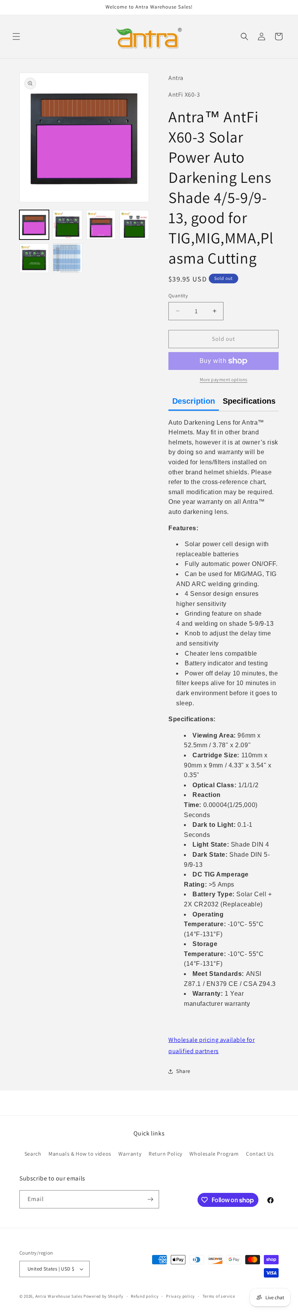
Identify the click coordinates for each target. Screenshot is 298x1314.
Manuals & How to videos (80, 1153)
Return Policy (165, 1153)
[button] (16, 36)
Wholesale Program (214, 1153)
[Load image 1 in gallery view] (34, 225)
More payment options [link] (224, 379)
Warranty (129, 1153)
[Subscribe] (150, 1199)
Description (193, 401)
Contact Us (260, 1153)
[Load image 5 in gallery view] (34, 258)
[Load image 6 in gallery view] (67, 258)
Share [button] (183, 1071)
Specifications (249, 401)
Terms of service (219, 1296)
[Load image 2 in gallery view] (67, 225)
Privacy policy (180, 1296)
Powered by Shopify (103, 1296)
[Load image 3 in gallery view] (101, 225)
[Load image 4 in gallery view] (134, 225)
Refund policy (144, 1296)
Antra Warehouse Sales (59, 1296)
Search (33, 1153)
